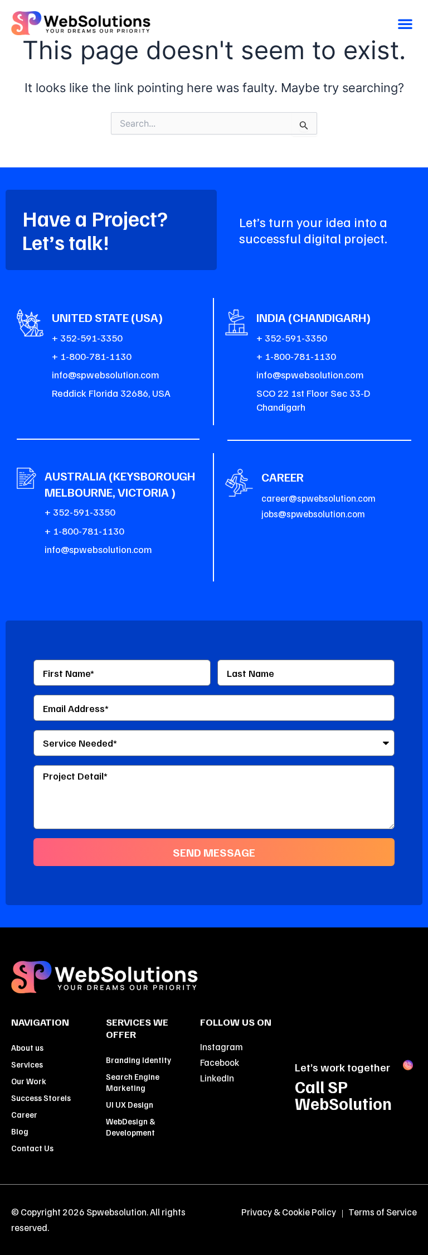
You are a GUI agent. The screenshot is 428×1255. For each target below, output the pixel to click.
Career (24, 1114)
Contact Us (32, 1148)
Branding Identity (138, 1060)
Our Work (28, 1081)
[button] (405, 23)
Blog (19, 1131)
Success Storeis (41, 1098)
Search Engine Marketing (132, 1082)
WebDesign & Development (130, 1126)
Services (27, 1064)
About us (27, 1047)
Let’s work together (342, 1067)
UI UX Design (129, 1104)
